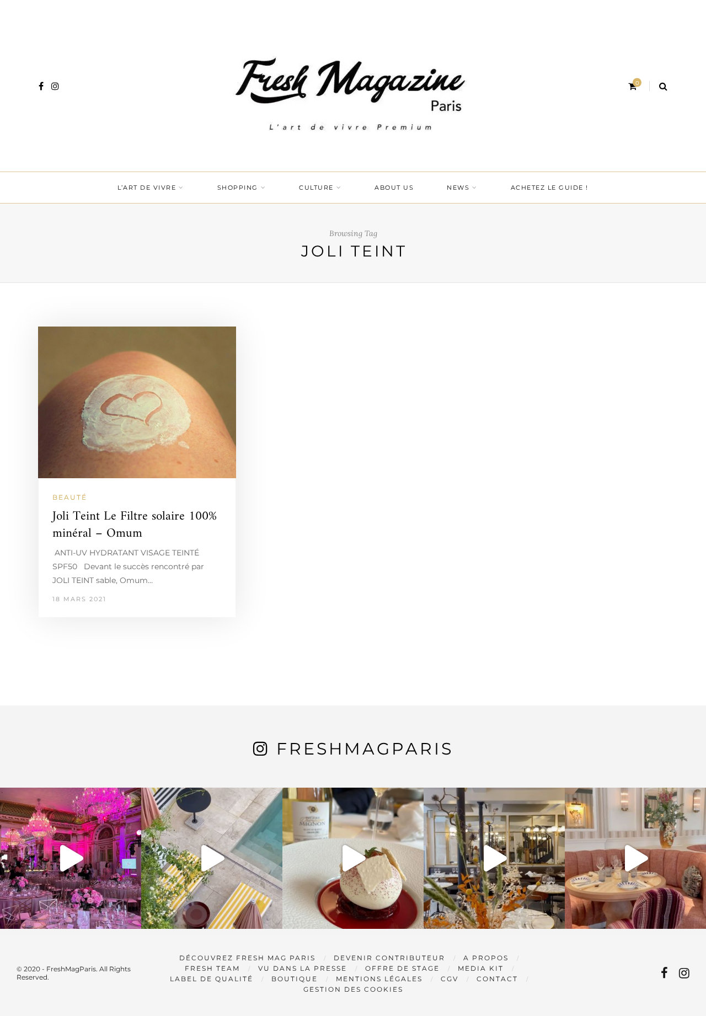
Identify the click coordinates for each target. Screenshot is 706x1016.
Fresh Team (212, 968)
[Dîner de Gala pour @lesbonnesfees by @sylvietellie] (70, 858)
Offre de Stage (402, 968)
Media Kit (481, 968)
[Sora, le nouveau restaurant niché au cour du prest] (635, 858)
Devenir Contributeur (389, 958)
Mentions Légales (379, 979)
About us (394, 187)
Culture (316, 187)
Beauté (69, 497)
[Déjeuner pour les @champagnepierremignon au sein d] (353, 858)
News (458, 187)
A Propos (486, 958)
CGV (449, 979)
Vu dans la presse (302, 968)
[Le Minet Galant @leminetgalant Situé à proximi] (494, 858)
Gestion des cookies (353, 989)
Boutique (294, 979)
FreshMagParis (364, 749)
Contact (497, 979)
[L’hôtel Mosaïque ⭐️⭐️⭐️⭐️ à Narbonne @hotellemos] (211, 858)
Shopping (237, 187)
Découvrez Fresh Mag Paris (247, 958)
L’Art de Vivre (146, 187)
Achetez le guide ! (550, 187)
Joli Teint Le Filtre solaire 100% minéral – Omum (134, 525)
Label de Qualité (211, 979)
